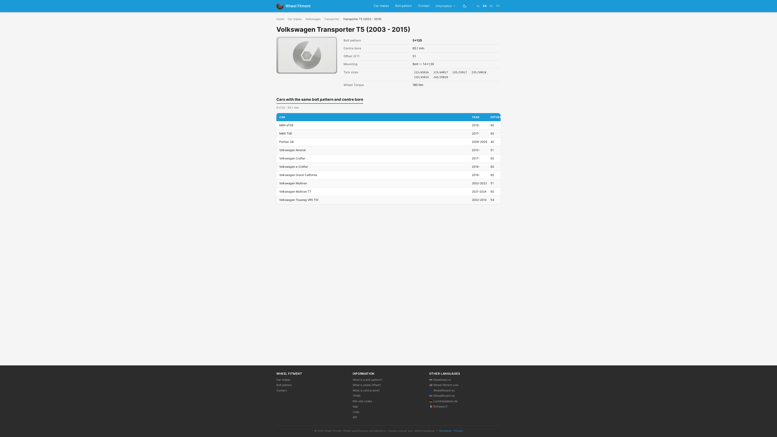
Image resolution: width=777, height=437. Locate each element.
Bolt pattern (403, 6)
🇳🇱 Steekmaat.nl (440, 379)
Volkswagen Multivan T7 (295, 191)
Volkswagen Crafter (292, 158)
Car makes (381, 6)
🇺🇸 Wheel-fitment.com (444, 385)
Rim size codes (362, 401)
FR (497, 5)
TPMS (357, 395)
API (355, 417)
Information (444, 6)
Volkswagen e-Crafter (293, 166)
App (355, 406)
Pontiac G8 (286, 141)
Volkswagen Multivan (293, 183)
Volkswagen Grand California (298, 175)
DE (491, 5)
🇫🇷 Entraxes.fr (438, 406)
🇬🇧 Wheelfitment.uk (442, 395)
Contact (423, 6)
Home (280, 19)
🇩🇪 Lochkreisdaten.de (443, 401)
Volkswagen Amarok (292, 150)
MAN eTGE (286, 125)
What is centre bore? (366, 390)
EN (484, 5)
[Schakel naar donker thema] (465, 6)
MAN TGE (285, 133)
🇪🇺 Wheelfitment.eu (442, 390)
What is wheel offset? (367, 385)
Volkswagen (313, 19)
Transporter (331, 19)
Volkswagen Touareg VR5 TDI (298, 200)
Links (356, 412)
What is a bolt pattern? (367, 379)
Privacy (458, 430)
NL (478, 5)
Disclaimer (445, 430)
